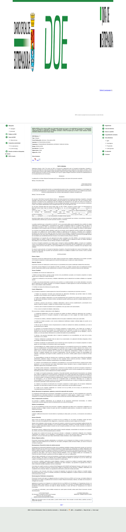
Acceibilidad (78, 510)
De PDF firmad (14, 148)
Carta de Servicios (109, 128)
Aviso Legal (95, 510)
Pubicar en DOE (12, 134)
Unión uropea (110, 148)
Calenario (12, 128)
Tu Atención (108, 151)
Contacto (107, 154)
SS (72, 510)
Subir (61, 504)
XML (38, 160)
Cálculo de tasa (13, 140)
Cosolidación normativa (111, 134)
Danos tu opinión (109, 131)
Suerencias (108, 125)
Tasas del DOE (11, 137)
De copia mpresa (14, 146)
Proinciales (109, 145)
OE (108, 140)
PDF (33, 160)
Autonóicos (110, 143)
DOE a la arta (11, 156)
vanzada (12, 131)
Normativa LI (63, 510)
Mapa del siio (87, 510)
